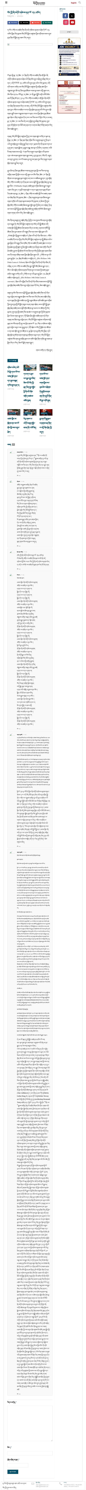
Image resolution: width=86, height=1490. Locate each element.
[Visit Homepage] (39, 3)
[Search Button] (79, 3)
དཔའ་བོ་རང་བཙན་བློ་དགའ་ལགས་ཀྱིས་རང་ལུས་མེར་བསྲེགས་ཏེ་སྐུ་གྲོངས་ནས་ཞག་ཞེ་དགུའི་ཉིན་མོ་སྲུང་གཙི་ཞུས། (46, 387)
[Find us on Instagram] (66, 22)
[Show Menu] (6, 3)
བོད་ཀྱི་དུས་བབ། (10, 16)
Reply (20, 475)
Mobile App (28, 368)
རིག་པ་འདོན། (12, 1402)
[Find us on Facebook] (65, 16)
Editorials (28, 413)
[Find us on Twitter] (72, 16)
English (73, 3)
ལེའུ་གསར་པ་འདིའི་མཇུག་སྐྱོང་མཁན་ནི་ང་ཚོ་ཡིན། (29, 423)
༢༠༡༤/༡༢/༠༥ (20, 16)
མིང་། (9, 1447)
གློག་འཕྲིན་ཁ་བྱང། (13, 1459)
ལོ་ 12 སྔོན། (25, 452)
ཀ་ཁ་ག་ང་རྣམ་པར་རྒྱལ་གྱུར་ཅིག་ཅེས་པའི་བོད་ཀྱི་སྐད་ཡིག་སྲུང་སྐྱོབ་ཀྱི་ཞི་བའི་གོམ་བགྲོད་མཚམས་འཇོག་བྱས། (29, 387)
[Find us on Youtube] (72, 22)
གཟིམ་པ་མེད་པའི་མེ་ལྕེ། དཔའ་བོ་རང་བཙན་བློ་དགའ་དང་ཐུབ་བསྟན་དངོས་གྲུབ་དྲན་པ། (13, 376)
